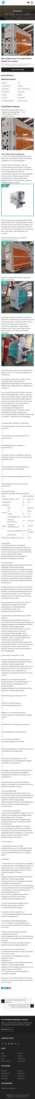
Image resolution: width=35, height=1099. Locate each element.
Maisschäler (21, 1078)
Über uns (20, 1053)
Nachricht (20, 1056)
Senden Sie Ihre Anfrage (17, 69)
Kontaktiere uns (6, 1029)
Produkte (12, 14)
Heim (7, 14)
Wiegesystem (21, 1073)
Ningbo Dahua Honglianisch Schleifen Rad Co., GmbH (8, 1088)
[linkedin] (5, 1043)
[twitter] (9, 1043)
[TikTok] (19, 1043)
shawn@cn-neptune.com (21, 1097)
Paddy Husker (21, 1076)
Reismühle (20, 1071)
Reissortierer (19, 14)
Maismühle (4, 1071)
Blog (2, 1058)
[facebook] (2, 1043)
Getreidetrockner (5, 1073)
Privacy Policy (21, 1061)
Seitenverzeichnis (5, 1061)
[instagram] (15, 1043)
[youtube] (12, 1043)
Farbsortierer (4, 1078)
